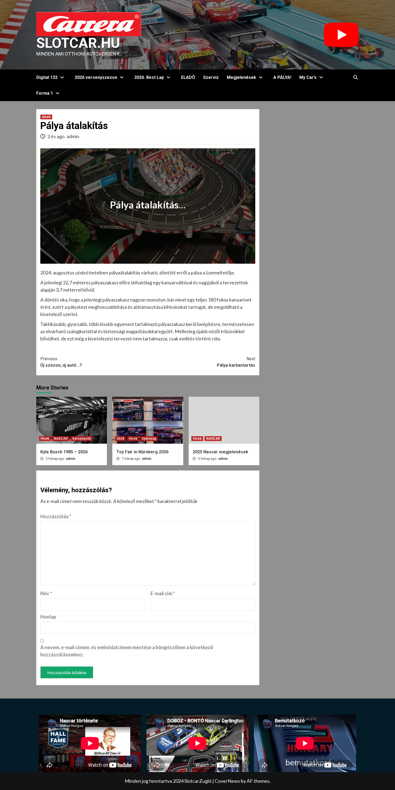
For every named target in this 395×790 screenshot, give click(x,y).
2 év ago (56, 136)
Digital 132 (47, 77)
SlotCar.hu (78, 43)
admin (73, 136)
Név (46, 593)
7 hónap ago (131, 459)
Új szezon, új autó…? (61, 362)
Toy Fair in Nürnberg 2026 (142, 451)
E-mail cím (162, 593)
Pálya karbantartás (236, 362)
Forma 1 (44, 93)
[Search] (355, 77)
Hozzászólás (55, 516)
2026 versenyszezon (96, 77)
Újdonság (149, 438)
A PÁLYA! (282, 77)
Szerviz (211, 77)
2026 (120, 438)
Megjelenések (241, 77)
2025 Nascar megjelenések (220, 451)
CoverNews (227, 781)
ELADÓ (188, 77)
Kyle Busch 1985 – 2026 (64, 451)
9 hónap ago (207, 459)
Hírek (46, 117)
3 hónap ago (55, 459)
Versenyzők (81, 438)
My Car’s (308, 77)
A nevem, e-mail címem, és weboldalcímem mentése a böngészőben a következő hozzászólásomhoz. (126, 650)
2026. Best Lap (149, 77)
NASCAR (61, 438)
